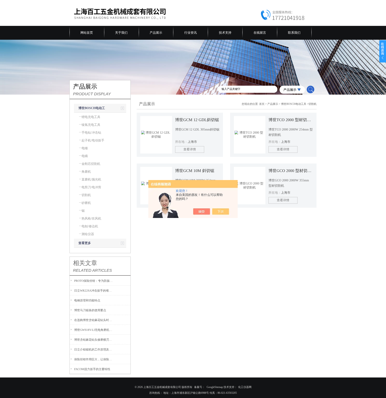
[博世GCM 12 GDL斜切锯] (156, 134)
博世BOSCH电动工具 (293, 104)
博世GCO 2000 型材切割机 (291, 170)
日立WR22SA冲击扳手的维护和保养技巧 (93, 290)
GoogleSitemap (215, 387)
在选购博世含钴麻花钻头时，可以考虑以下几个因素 (93, 320)
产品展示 (156, 32)
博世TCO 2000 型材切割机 (291, 120)
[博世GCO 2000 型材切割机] (250, 185)
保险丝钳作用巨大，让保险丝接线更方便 (93, 359)
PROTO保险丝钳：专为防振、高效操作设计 (93, 280)
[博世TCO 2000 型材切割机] (250, 134)
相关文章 (85, 263)
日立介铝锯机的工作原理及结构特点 (93, 349)
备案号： (199, 387)
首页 (261, 104)
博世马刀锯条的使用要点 (90, 310)
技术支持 (225, 32)
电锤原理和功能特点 (87, 300)
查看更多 (84, 243)
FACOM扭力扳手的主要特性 (92, 369)
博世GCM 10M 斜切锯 (194, 170)
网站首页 (86, 32)
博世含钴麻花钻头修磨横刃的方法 (93, 339)
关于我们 (121, 32)
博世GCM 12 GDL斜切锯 (197, 120)
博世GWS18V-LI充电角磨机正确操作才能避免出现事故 (93, 330)
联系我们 (294, 32)
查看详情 (189, 149)
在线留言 (260, 32)
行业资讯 (190, 32)
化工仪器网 (245, 387)
